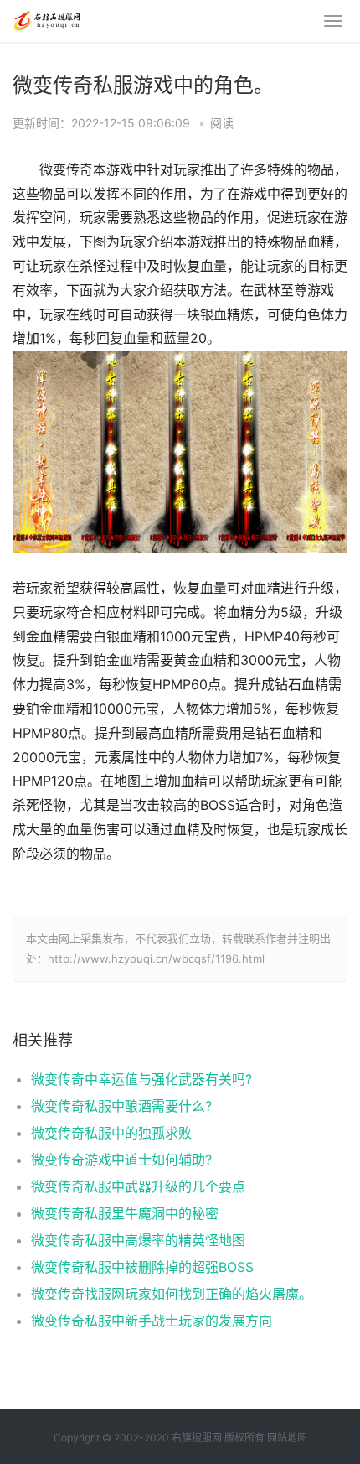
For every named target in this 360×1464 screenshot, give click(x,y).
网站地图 (287, 1437)
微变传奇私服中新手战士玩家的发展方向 (151, 1320)
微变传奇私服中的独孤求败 (111, 1132)
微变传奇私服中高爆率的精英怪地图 (138, 1240)
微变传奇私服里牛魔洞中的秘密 (125, 1213)
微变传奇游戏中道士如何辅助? (121, 1159)
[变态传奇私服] (46, 18)
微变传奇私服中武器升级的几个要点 (138, 1186)
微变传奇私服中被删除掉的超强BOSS (142, 1267)
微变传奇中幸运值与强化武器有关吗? (141, 1079)
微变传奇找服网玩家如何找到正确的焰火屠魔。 (171, 1293)
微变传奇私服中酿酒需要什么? (121, 1106)
